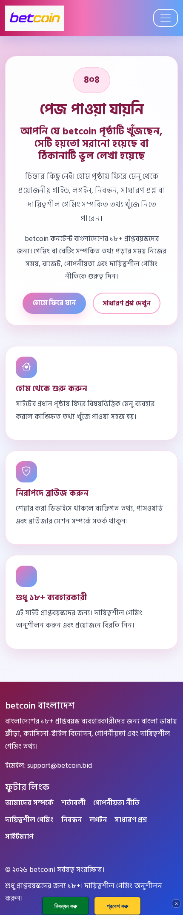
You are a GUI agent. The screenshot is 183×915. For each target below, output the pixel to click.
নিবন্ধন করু (65, 906)
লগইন (98, 819)
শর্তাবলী (73, 802)
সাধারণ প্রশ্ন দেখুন (127, 303)
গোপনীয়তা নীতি (116, 802)
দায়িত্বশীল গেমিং (29, 819)
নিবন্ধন (71, 819)
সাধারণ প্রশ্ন (130, 819)
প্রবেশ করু (117, 906)
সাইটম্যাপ (19, 836)
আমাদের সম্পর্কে (29, 802)
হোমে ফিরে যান (54, 302)
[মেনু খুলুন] (165, 18)
